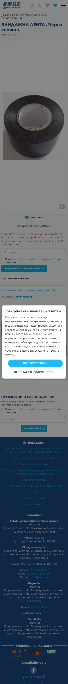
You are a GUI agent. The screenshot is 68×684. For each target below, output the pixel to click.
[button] (34, 372)
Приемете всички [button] (35, 363)
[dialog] (34, 342)
